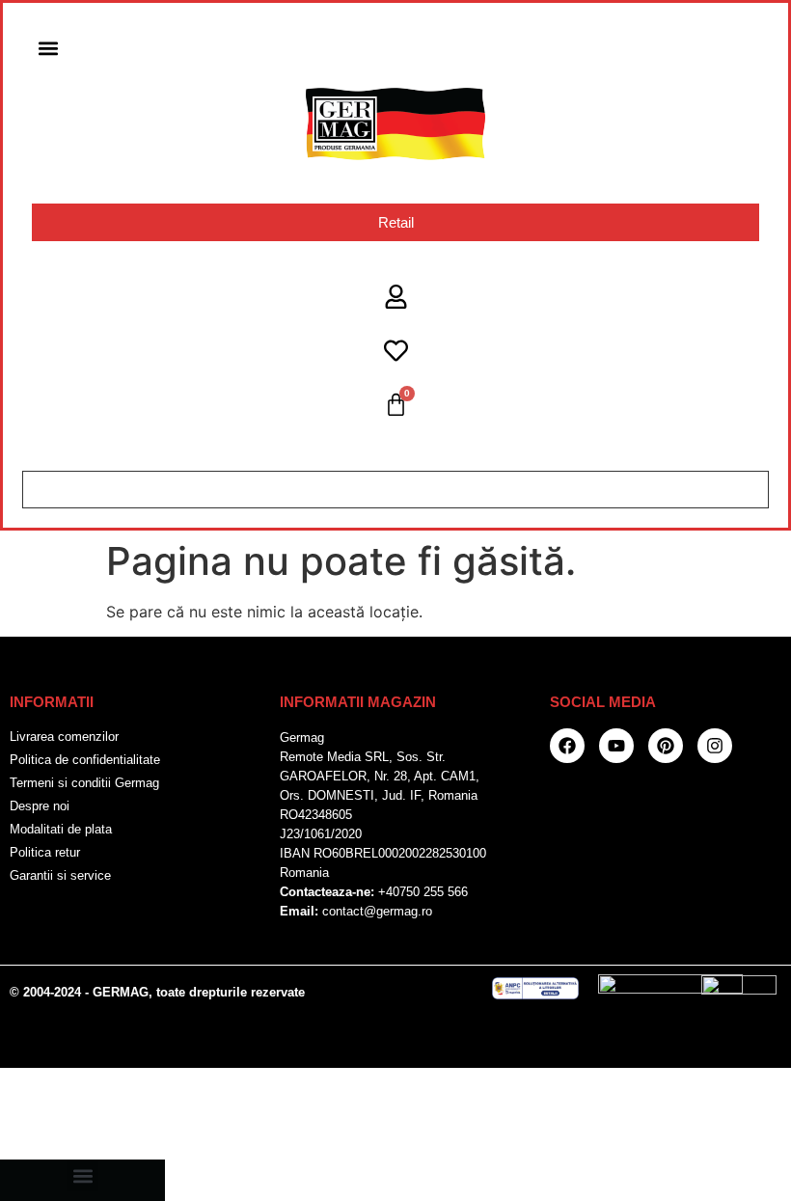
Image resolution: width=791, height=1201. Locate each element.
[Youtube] (616, 745)
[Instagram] (714, 745)
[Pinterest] (665, 745)
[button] (48, 48)
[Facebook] (567, 745)
